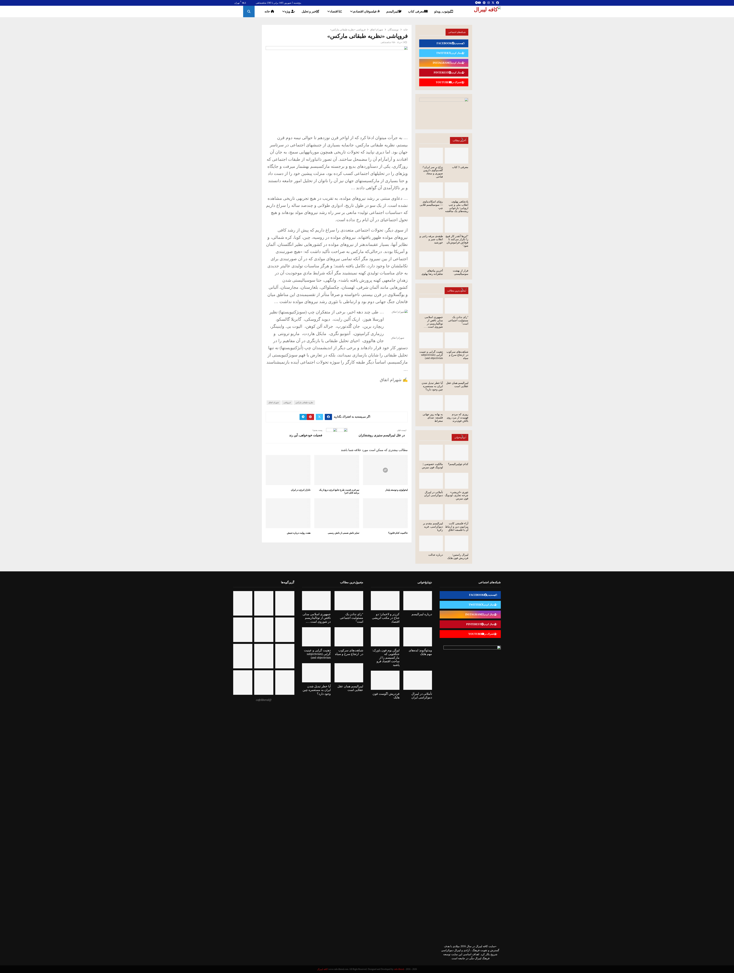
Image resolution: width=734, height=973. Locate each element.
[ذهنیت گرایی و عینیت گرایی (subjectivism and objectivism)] (431, 340)
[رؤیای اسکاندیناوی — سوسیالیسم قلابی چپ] (431, 190)
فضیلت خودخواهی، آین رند (305, 435)
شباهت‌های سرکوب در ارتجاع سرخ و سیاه (457, 355)
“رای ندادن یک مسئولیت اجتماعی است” (458, 320)
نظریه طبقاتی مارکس (304, 402)
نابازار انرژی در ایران (300, 490)
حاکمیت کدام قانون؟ (398, 533)
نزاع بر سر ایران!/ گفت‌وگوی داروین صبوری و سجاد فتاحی (432, 172)
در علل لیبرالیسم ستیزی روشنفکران (382, 435)
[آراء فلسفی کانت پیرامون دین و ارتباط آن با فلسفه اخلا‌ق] (456, 512)
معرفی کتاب (416, 11)
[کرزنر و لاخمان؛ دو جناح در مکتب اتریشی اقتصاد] (385, 600)
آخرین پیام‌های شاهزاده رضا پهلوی (432, 272)
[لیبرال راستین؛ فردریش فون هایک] (456, 543)
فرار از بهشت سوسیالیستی (460, 272)
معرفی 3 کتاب (460, 167)
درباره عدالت (435, 554)
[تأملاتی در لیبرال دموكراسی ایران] (431, 481)
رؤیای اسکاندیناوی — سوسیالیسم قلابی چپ (431, 205)
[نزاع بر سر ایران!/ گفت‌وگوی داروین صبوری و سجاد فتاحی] (431, 155)
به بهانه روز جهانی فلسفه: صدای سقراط (433, 417)
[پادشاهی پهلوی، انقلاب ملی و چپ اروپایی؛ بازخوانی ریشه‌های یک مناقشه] (456, 190)
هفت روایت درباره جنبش (298, 533)
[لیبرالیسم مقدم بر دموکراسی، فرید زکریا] (431, 512)
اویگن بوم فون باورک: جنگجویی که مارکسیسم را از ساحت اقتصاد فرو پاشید (385, 658)
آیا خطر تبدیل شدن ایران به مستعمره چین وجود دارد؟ (432, 386)
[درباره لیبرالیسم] (417, 600)
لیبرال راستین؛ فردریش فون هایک (457, 556)
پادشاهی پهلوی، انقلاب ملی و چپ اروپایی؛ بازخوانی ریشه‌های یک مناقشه (456, 206)
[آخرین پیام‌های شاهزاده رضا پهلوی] (431, 259)
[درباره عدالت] (431, 543)
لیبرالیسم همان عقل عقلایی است (457, 385)
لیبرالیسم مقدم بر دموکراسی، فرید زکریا (433, 526)
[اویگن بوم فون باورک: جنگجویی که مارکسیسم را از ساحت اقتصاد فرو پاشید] (385, 636)
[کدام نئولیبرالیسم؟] (456, 452)
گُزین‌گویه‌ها (287, 582)
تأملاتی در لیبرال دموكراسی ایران (433, 494)
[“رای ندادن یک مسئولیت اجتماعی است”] (456, 306)
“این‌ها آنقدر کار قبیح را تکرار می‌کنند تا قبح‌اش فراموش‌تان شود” (457, 241)
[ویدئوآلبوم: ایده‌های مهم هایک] (417, 636)
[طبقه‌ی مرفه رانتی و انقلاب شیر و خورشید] (431, 224)
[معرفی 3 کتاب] (456, 155)
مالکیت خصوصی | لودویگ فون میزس (432, 466)
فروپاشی (287, 402)
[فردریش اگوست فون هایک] (385, 680)
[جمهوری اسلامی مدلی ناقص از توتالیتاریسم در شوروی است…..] (431, 306)
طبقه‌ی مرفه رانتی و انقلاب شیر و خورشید (431, 239)
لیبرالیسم (392, 11)
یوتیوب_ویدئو (442, 11)
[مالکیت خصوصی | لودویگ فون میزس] (431, 452)
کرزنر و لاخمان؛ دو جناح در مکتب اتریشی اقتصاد (385, 618)
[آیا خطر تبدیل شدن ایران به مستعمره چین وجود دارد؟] (431, 371)
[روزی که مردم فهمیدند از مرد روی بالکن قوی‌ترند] (456, 403)
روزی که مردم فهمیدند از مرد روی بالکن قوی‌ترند (457, 417)
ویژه (288, 11)
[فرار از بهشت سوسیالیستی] (456, 259)
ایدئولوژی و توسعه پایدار (396, 490)
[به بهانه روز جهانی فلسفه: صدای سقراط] (431, 403)
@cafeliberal (264, 699)
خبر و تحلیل (309, 11)
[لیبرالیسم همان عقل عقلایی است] (456, 371)
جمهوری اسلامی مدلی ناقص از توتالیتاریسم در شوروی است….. (433, 322)
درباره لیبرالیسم (422, 614)
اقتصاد (334, 11)
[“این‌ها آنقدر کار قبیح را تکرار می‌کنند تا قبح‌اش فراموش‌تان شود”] (456, 224)
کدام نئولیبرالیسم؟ (458, 464)
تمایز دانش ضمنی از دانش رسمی (343, 533)
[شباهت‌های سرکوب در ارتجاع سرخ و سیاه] (456, 340)
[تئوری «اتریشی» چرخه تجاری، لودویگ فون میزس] (456, 481)
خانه (268, 11)
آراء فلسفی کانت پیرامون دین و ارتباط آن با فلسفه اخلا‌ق (456, 526)
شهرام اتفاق (274, 402)
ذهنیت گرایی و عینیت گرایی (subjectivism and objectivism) (431, 355)
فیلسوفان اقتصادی (365, 11)
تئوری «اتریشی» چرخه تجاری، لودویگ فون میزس (456, 495)
